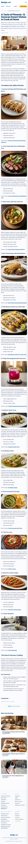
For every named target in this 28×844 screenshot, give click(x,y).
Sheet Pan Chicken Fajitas (14, 609)
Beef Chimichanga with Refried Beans (17, 302)
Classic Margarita (12, 650)
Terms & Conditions (19, 819)
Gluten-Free (17, 799)
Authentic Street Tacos (14, 447)
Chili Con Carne (12, 569)
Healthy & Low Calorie (20, 805)
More (15, 6)
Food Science (4, 822)
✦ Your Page (23, 6)
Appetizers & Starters (5, 796)
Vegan (16, 797)
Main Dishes (3, 797)
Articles (8, 6)
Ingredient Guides (5, 813)
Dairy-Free (17, 803)
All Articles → (4, 828)
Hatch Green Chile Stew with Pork (16, 249)
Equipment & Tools (5, 821)
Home (2, 10)
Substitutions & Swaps (6, 824)
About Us (17, 813)
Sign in (9, 706)
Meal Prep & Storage (5, 826)
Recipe (14, 835)
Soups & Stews (4, 806)
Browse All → (4, 808)
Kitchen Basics (4, 815)
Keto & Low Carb (18, 801)
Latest (3, 6)
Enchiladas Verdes (12, 487)
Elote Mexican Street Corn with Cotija (17, 354)
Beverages (3, 805)
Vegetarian (17, 796)
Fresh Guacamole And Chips (15, 528)
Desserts (3, 801)
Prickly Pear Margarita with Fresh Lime (17, 406)
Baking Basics (4, 819)
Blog (5, 10)
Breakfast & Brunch (5, 803)
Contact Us (17, 815)
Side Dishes (3, 799)
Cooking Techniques (5, 817)
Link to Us (17, 817)
